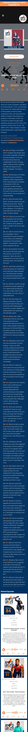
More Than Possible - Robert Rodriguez (14, 692)
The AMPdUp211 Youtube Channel (12, 138)
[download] (19, 89)
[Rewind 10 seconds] (2, 89)
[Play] (2, 85)
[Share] (24, 89)
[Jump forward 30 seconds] (7, 89)
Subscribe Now (14, 56)
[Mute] (26, 85)
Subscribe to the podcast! (9, 136)
